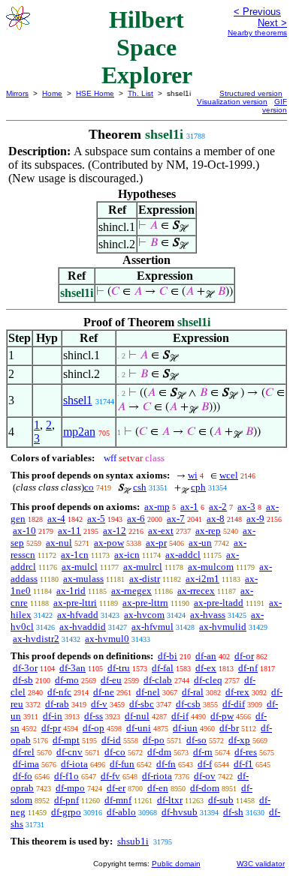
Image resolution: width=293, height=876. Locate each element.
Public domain (176, 864)
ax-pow (109, 542)
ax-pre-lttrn (145, 602)
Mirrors (17, 93)
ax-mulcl (80, 566)
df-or (244, 656)
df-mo (67, 680)
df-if (180, 716)
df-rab (57, 704)
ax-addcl (183, 554)
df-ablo (121, 812)
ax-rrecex (196, 590)
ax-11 (69, 530)
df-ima (26, 764)
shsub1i (133, 841)
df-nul (137, 716)
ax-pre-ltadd (218, 602)
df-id (111, 740)
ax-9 (255, 518)
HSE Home (95, 93)
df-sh (233, 812)
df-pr (51, 728)
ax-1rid (71, 590)
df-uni (138, 728)
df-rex (237, 692)
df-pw (222, 716)
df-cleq (208, 680)
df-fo (22, 776)
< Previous (257, 11)
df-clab (157, 680)
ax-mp (157, 506)
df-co (114, 752)
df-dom (204, 788)
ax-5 (96, 518)
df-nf (248, 668)
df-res (245, 752)
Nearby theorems (257, 32)
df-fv (110, 776)
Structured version (250, 93)
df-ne (103, 692)
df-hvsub (180, 812)
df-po (154, 740)
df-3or (25, 668)
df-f (205, 764)
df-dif (233, 704)
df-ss (93, 716)
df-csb (188, 704)
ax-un (200, 542)
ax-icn (127, 554)
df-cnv (69, 752)
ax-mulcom (211, 566)
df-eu (111, 680)
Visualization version (232, 102)
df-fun (122, 764)
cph (198, 487)
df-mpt (66, 740)
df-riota (157, 776)
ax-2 (218, 506)
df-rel (24, 752)
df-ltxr (170, 800)
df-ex (205, 668)
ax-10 (24, 530)
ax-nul (59, 542)
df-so (196, 740)
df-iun (185, 728)
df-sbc (141, 704)
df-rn (203, 752)
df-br (229, 728)
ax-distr (144, 578)
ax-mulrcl (142, 566)
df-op (93, 728)
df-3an (72, 668)
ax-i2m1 (202, 578)
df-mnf (117, 800)
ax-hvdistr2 (36, 638)
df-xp (239, 740)
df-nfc (59, 692)
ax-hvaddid (82, 626)
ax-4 (56, 518)
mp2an (79, 431)
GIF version (274, 106)
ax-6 (136, 518)
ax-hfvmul (152, 626)
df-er (116, 788)
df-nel (148, 692)
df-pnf (66, 800)
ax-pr (156, 542)
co (89, 487)
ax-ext (161, 530)
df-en (157, 788)
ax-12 (114, 530)
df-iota (74, 764)
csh (139, 487)
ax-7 (176, 518)
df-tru (118, 668)
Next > (272, 22)
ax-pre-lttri (75, 602)
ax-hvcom (144, 614)
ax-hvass (207, 614)
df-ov (205, 776)
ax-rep (208, 530)
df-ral (193, 692)
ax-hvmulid (222, 626)
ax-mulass (83, 578)
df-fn (166, 764)
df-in (52, 716)
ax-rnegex (131, 590)
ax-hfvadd (77, 614)
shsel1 (77, 400)
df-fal (163, 668)
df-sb (23, 680)
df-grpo (66, 812)
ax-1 (189, 506)
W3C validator (261, 864)
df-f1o (66, 776)
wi (193, 475)
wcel (228, 475)
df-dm (159, 752)
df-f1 (243, 764)
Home (52, 93)
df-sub (221, 800)
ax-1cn (75, 554)
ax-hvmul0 (107, 638)
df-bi (167, 656)
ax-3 (246, 506)
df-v (99, 704)
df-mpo (70, 788)
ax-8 (216, 518)
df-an (205, 656)
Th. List (140, 93)
